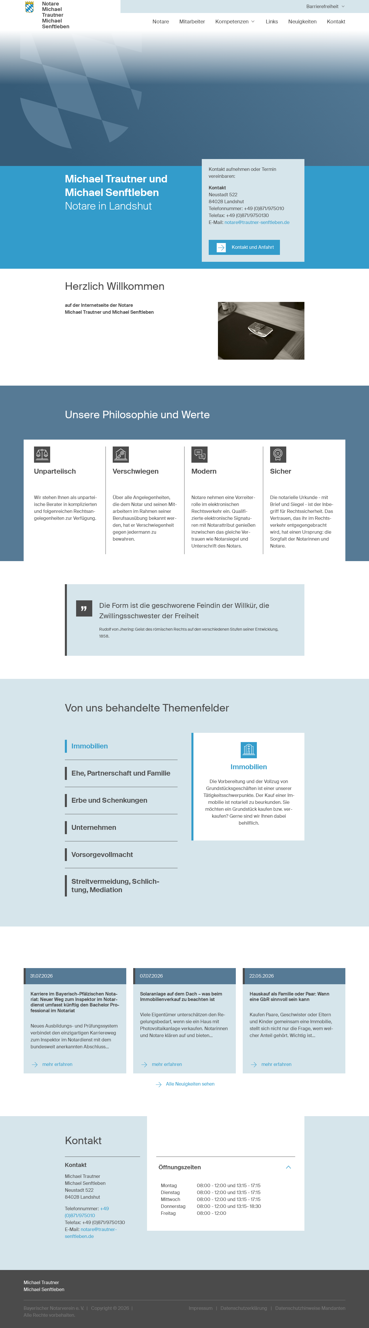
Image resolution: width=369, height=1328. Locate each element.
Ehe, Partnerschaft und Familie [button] (120, 773)
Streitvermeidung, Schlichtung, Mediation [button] (115, 885)
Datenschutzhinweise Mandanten (310, 1308)
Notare (161, 21)
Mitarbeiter (192, 21)
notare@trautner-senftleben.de (257, 222)
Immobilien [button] (89, 745)
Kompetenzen (231, 21)
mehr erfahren (56, 1064)
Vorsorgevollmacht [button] (102, 854)
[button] (66, 468)
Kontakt (336, 21)
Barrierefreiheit (322, 6)
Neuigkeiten (302, 21)
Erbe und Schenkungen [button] (109, 800)
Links (272, 21)
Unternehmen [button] (93, 827)
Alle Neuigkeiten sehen (189, 1084)
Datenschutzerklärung (244, 1308)
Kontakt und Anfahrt (252, 247)
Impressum (200, 1308)
